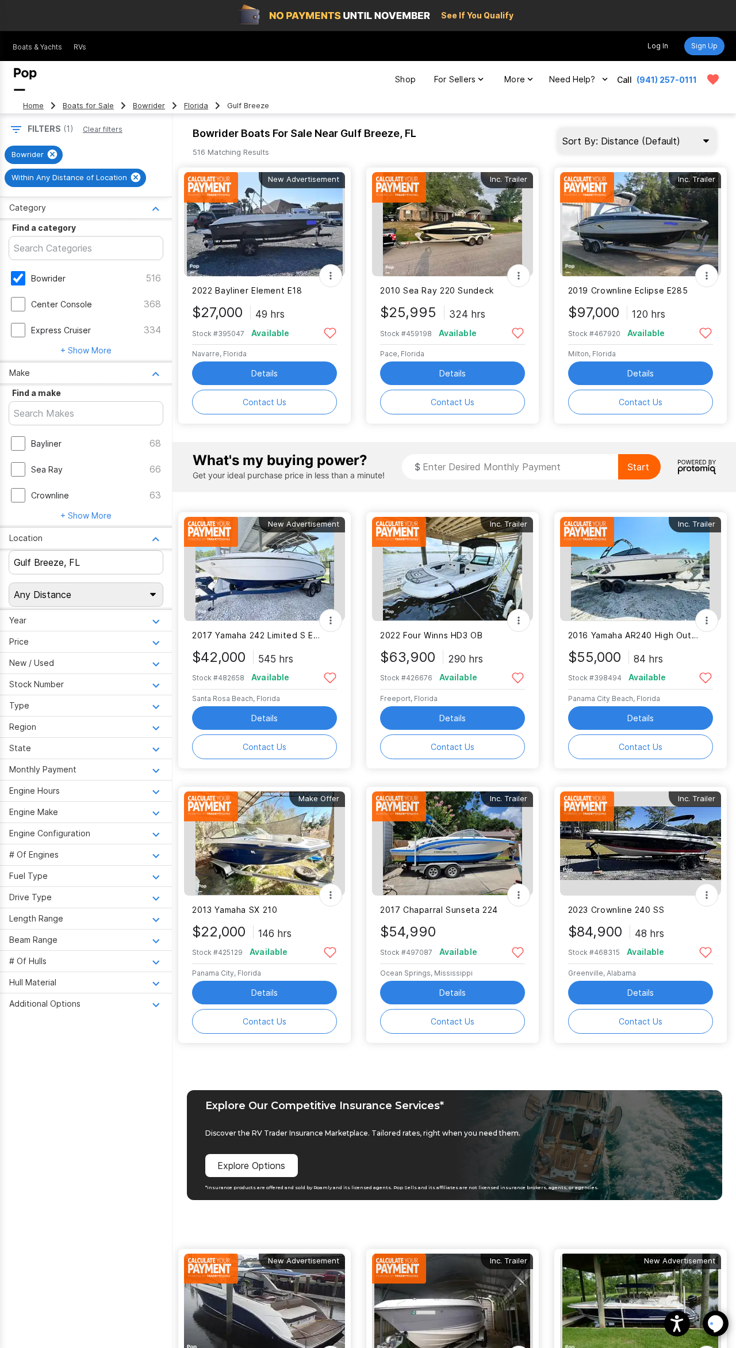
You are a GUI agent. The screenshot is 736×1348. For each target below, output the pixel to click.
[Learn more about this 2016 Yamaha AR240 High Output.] (640, 569)
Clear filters (102, 129)
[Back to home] (25, 79)
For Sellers (455, 79)
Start (638, 467)
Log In (657, 45)
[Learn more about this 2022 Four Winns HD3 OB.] (452, 569)
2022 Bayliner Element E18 (247, 290)
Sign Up (704, 45)
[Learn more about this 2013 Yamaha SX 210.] (264, 843)
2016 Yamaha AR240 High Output (633, 635)
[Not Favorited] (330, 332)
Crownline (50, 495)
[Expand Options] (330, 275)
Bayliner (46, 443)
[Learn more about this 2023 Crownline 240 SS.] (640, 843)
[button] (677, 1323)
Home (33, 105)
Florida (196, 105)
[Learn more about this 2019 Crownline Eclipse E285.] (640, 224)
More (514, 79)
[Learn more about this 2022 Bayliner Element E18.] (264, 224)
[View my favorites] (713, 79)
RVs (80, 47)
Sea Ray (47, 469)
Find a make (36, 393)
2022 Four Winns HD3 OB (431, 635)
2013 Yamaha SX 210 (234, 910)
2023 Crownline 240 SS (616, 910)
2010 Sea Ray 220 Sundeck (437, 290)
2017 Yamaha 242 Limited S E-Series (257, 635)
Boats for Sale (88, 105)
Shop (405, 79)
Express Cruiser (61, 330)
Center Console (61, 304)
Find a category (44, 228)
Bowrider (149, 105)
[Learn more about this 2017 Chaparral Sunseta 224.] (452, 843)
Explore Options (251, 1165)
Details (264, 373)
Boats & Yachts (37, 47)
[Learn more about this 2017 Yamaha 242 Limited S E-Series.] (264, 569)
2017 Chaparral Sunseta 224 (439, 910)
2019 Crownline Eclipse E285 (628, 290)
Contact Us (264, 402)
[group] (34, 155)
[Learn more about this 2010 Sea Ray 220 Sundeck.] (452, 224)
